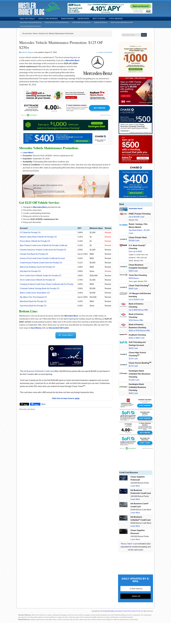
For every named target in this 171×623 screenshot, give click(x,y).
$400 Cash (133, 289)
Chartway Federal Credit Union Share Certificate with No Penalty (46, 284)
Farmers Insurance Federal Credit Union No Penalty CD (43, 250)
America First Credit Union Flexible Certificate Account (42, 258)
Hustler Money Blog (39, 8)
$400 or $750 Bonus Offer (139, 331)
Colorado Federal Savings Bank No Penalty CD (39, 288)
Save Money (31, 409)
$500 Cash (133, 271)
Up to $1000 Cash (136, 300)
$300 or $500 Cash (137, 338)
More (43, 404)
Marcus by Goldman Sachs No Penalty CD (37, 267)
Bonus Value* (127, 544)
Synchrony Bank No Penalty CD (33, 306)
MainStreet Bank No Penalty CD (33, 301)
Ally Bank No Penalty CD (30, 271)
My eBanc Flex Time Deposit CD (33, 297)
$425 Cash (133, 348)
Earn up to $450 (135, 251)
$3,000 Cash (134, 241)
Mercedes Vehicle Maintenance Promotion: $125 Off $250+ (60, 45)
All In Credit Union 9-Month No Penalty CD (37, 280)
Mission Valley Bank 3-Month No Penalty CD (38, 237)
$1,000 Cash (134, 380)
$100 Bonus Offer (136, 320)
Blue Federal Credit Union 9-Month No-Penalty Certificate (43, 245)
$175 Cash (133, 366)
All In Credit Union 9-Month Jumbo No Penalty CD (40, 276)
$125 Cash (133, 359)
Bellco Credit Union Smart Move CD (35, 293)
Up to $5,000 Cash (136, 217)
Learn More (135, 486)
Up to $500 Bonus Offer (138, 310)
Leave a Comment (105, 52)
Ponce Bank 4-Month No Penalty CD (35, 241)
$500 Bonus (134, 278)
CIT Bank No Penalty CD (30, 232)
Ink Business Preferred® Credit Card (39, 371)
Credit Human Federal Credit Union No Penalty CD (41, 263)
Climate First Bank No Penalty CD (34, 254)
